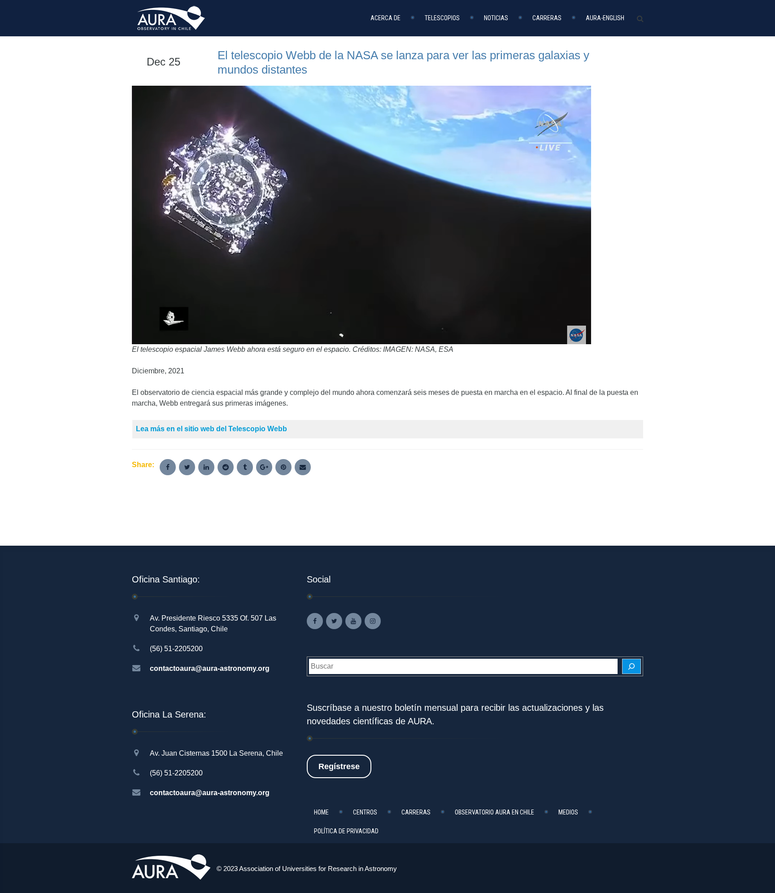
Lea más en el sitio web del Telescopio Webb (211, 429)
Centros (365, 812)
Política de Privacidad (346, 831)
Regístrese (339, 766)
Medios (568, 812)
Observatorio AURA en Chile (494, 812)
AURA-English (605, 18)
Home (321, 812)
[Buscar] (631, 666)
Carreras (547, 18)
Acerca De (385, 18)
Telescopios (442, 18)
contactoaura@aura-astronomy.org (210, 668)
